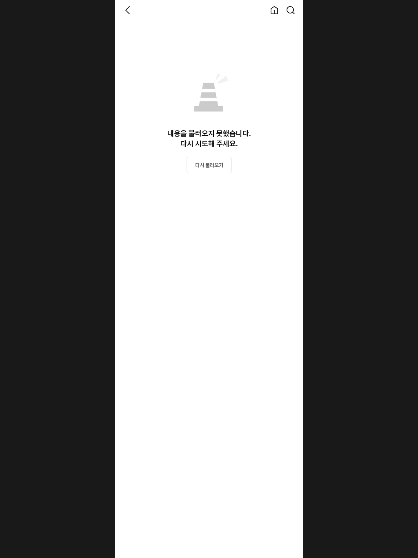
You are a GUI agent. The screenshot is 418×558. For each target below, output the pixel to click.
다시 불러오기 (209, 165)
